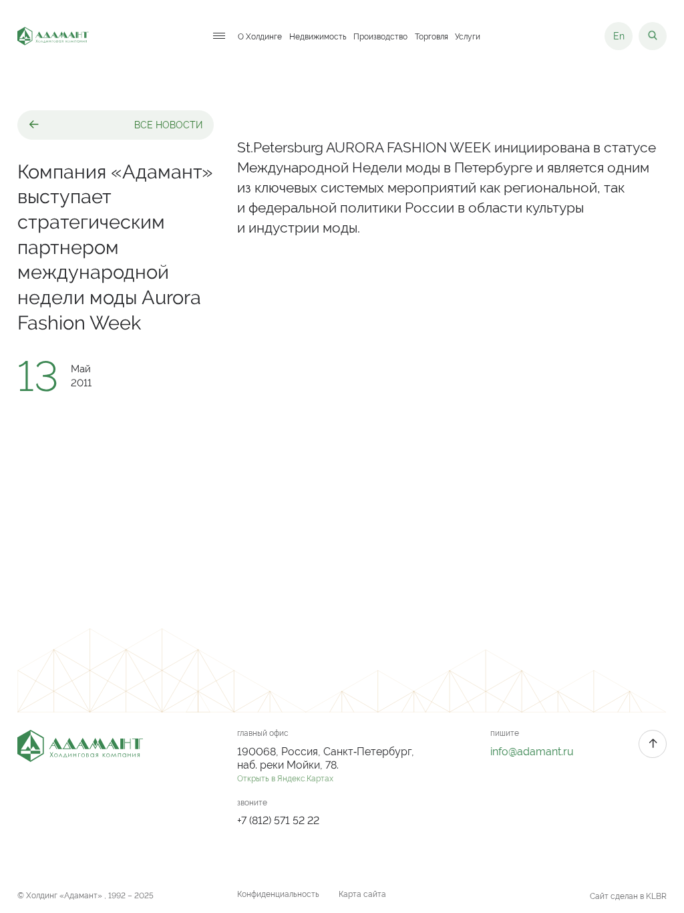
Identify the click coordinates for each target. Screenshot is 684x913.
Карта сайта (362, 894)
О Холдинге (260, 36)
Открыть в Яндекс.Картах (285, 778)
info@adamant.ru (532, 751)
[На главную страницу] (53, 36)
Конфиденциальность (278, 894)
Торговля (431, 36)
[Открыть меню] (219, 36)
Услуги (467, 36)
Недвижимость (318, 36)
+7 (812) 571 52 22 (278, 820)
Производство (380, 36)
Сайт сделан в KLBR (628, 896)
